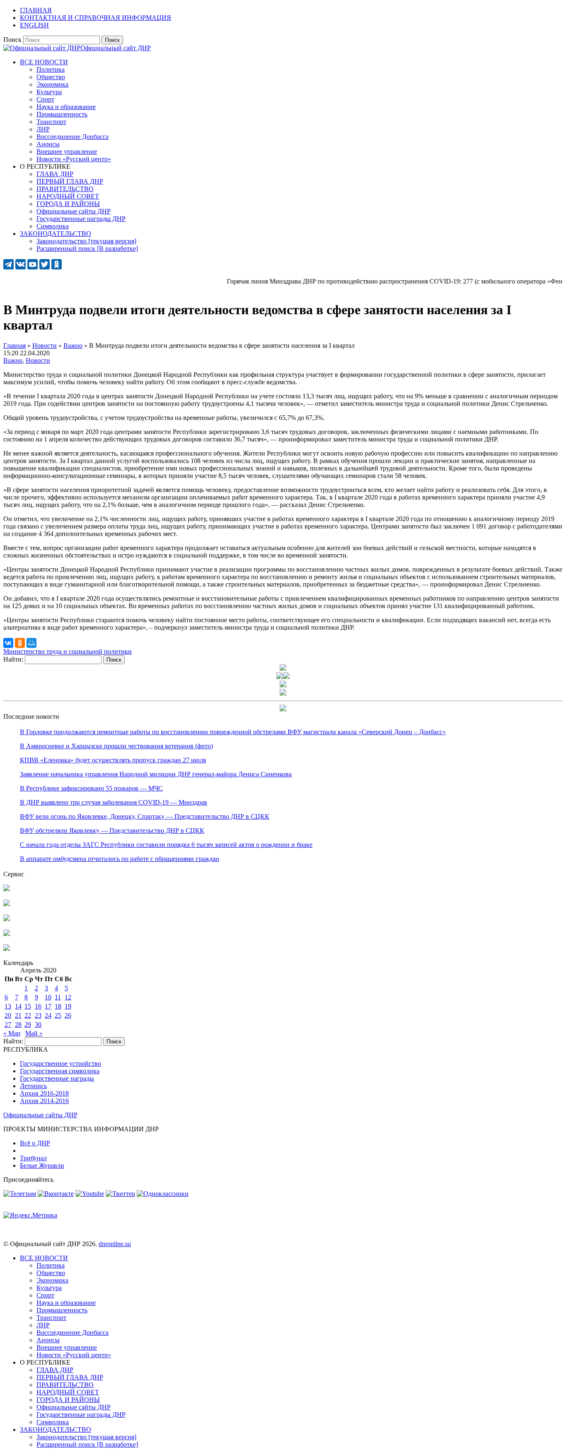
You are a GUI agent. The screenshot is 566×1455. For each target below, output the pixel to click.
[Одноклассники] (20, 643)
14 (18, 1006)
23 (38, 1015)
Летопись (33, 1085)
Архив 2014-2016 (44, 1100)
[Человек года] (286, 676)
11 (58, 997)
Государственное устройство (60, 1063)
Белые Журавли (42, 1165)
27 (8, 1024)
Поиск (12, 39)
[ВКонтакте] (8, 643)
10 (48, 997)
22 (27, 1015)
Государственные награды (57, 1078)
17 (48, 1006)
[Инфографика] (6, 948)
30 (38, 1024)
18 (58, 1006)
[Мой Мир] (31, 643)
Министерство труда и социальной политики (67, 651)
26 (68, 1015)
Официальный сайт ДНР (115, 47)
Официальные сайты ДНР (40, 1114)
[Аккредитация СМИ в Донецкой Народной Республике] (6, 888)
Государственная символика (59, 1070)
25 (58, 1015)
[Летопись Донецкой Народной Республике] (6, 933)
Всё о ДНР (35, 1143)
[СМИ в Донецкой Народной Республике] (6, 903)
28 (18, 1024)
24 (48, 1015)
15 (27, 1006)
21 (18, 1015)
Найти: (13, 659)
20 (8, 1015)
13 (8, 1006)
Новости (38, 360)
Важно (12, 360)
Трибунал (33, 1158)
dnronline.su (115, 1243)
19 (68, 1006)
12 (68, 997)
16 (38, 1006)
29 (27, 1024)
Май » (34, 1033)
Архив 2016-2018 (44, 1093)
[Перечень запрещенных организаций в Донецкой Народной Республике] (6, 918)
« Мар (11, 1033)
